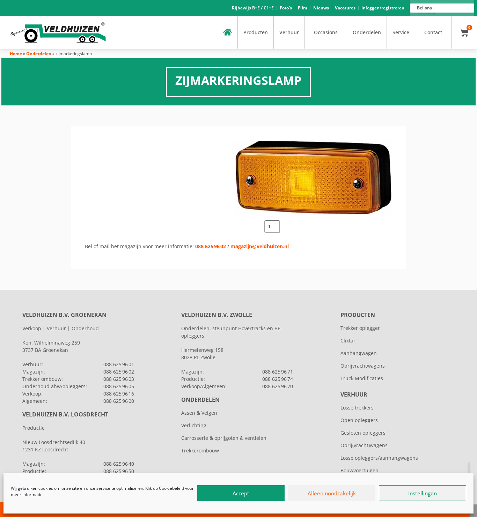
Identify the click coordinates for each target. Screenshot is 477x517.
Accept (241, 493)
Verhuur (289, 32)
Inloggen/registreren (382, 8)
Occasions (326, 32)
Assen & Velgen (199, 412)
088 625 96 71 (277, 371)
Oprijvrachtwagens (362, 365)
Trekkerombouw (200, 450)
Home (16, 54)
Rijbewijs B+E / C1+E (253, 8)
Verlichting (193, 425)
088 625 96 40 (118, 463)
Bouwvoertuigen (359, 470)
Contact (433, 32)
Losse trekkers (357, 407)
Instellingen (422, 493)
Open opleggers (359, 420)
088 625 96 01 (118, 364)
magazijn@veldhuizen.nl (259, 246)
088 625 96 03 (118, 379)
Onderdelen (367, 32)
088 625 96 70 (277, 386)
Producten (255, 32)
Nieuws (321, 8)
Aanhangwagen (358, 353)
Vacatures (345, 8)
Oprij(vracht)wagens (364, 445)
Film (302, 8)
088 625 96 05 (118, 386)
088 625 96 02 (210, 246)
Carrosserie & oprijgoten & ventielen (223, 438)
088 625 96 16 (118, 393)
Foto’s (286, 8)
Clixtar (347, 340)
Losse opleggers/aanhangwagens (379, 458)
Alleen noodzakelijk (332, 493)
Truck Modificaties (361, 378)
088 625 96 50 (118, 471)
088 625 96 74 (277, 379)
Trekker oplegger (360, 328)
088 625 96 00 (118, 401)
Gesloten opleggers (363, 432)
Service (400, 32)
